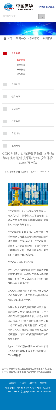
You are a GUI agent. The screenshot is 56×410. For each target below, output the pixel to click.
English (51, 7)
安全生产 (15, 109)
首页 (9, 38)
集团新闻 (48, 38)
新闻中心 (21, 38)
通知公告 (15, 84)
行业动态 (15, 121)
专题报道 (15, 133)
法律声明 (43, 383)
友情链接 (13, 383)
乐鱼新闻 (34, 38)
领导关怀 (15, 96)
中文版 (42, 7)
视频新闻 (15, 146)
